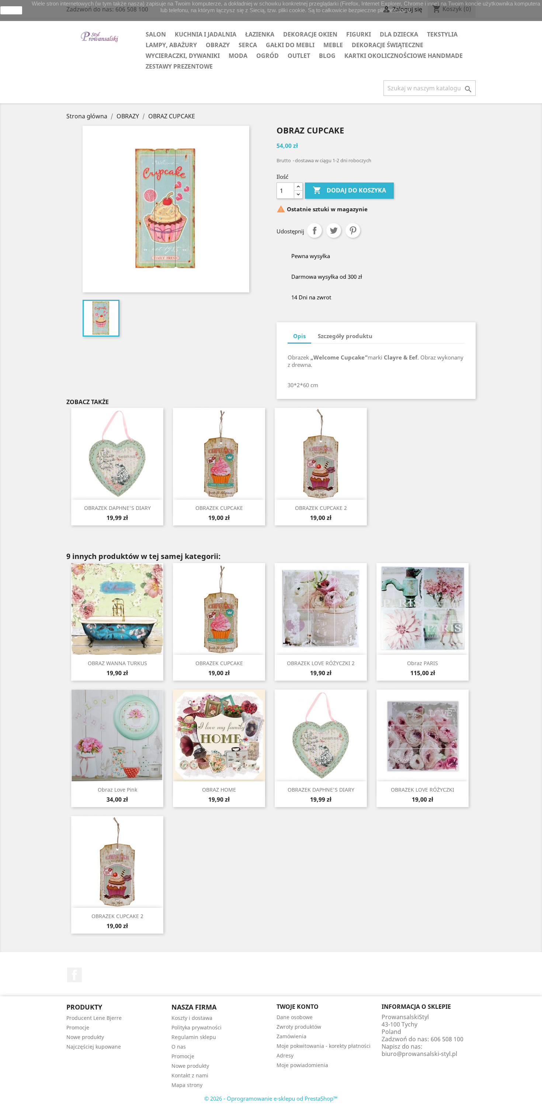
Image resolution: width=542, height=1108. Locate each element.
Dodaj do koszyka (349, 190)
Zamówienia (291, 1036)
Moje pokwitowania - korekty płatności (324, 1045)
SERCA (248, 45)
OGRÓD (267, 56)
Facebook (74, 975)
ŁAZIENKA (259, 34)
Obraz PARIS (422, 663)
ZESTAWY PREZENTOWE (179, 66)
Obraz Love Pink (117, 789)
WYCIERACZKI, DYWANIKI (183, 56)
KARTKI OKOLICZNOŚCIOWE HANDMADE (403, 56)
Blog (327, 56)
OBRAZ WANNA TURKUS (117, 663)
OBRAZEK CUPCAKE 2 (321, 507)
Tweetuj (333, 230)
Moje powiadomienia (302, 1065)
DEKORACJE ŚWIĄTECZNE (387, 45)
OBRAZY (218, 45)
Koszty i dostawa (191, 1017)
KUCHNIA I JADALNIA (205, 34)
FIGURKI (358, 34)
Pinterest (352, 230)
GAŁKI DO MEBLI (290, 45)
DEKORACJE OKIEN (310, 34)
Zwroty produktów (299, 1026)
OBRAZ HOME (219, 789)
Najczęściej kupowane (93, 1046)
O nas (178, 1046)
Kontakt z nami (189, 1075)
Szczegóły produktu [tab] (345, 336)
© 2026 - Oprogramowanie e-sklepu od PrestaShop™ (271, 1098)
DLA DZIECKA (399, 34)
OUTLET (299, 56)
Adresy (285, 1055)
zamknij (11, 10)
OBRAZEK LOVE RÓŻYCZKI (422, 789)
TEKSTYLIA (442, 34)
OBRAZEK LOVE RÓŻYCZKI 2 (321, 663)
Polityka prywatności (196, 1027)
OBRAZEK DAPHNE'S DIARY (117, 507)
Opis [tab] (299, 336)
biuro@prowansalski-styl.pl (419, 1054)
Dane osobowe (295, 1017)
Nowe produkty (85, 1037)
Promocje (77, 1027)
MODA (238, 56)
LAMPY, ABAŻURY (171, 45)
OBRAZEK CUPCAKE (219, 507)
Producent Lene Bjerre (94, 1017)
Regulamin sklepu (193, 1037)
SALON (156, 34)
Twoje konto (298, 1007)
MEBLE (333, 45)
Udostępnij (314, 230)
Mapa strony (186, 1084)
